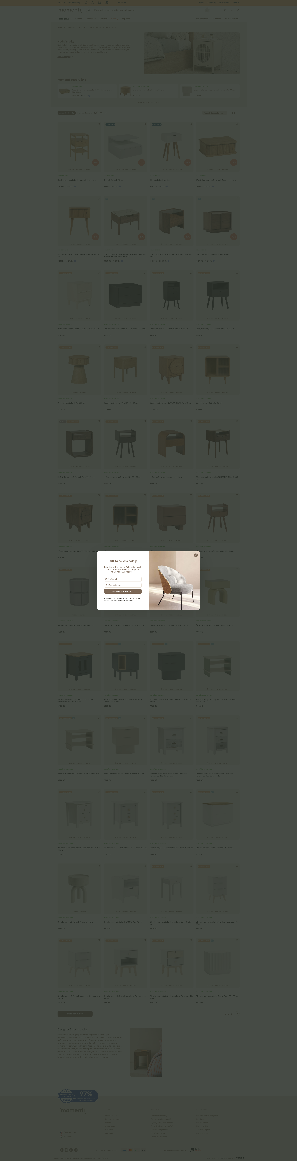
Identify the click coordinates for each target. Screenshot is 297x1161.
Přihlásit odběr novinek (121, 591)
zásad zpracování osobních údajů (121, 600)
